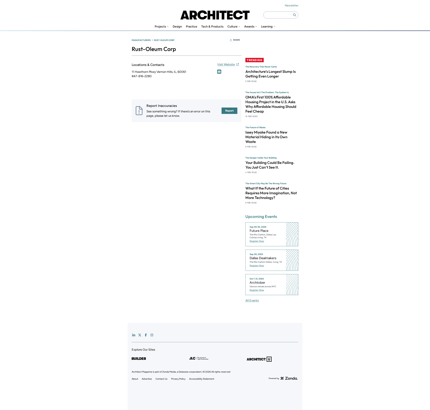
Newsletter (291, 5)
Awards (249, 26)
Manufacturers (141, 40)
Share (236, 40)
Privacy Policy (178, 378)
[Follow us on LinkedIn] (134, 335)
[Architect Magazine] (215, 14)
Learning (267, 26)
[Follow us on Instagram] (152, 335)
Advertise (147, 378)
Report (229, 110)
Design (177, 26)
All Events (252, 300)
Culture (232, 26)
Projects (160, 26)
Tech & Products (212, 26)
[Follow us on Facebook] (146, 335)
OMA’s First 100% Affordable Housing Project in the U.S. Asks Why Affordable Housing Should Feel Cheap (270, 104)
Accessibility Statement (201, 378)
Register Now (257, 241)
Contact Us (161, 378)
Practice (191, 26)
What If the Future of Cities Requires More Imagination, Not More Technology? (271, 193)
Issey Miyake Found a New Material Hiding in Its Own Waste (266, 137)
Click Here (219, 72)
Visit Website (226, 64)
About (135, 378)
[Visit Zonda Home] (283, 378)
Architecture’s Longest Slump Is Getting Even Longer (270, 74)
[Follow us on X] (140, 335)
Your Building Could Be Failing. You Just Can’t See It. (269, 165)
